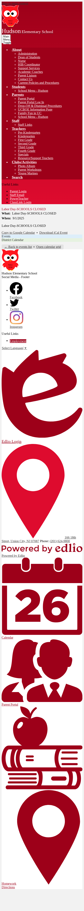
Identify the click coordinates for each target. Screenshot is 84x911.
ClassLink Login (20, 202)
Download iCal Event (53, 232)
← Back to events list (18, 247)
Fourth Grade (26, 151)
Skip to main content (15, 3)
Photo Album (26, 166)
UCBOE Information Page (35, 109)
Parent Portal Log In (31, 102)
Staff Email (17, 195)
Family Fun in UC (30, 113)
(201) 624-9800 (60, 541)
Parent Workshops (29, 169)
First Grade (25, 140)
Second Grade (27, 143)
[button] (17, 50)
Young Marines (28, 173)
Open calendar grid (48, 247)
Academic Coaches (30, 72)
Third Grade (26, 147)
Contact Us (25, 79)
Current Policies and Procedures (38, 82)
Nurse (22, 61)
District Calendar (12, 240)
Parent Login (18, 191)
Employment (18, 341)
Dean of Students (29, 57)
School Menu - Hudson (33, 90)
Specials (23, 154)
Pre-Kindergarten (29, 132)
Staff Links (25, 124)
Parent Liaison (27, 75)
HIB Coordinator (29, 64)
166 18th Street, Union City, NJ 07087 (39, 539)
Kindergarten (26, 136)
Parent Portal (26, 98)
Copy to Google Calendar (18, 232)
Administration (27, 53)
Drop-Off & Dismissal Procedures (40, 106)
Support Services (29, 68)
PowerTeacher (19, 198)
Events (6, 236)
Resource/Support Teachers (35, 158)
